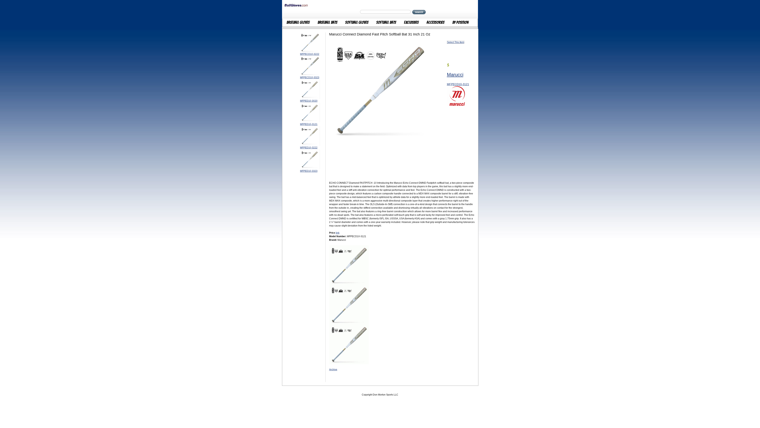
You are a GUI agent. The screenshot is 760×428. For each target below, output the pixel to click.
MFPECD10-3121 (458, 84)
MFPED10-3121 (308, 124)
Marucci (455, 74)
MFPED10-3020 (308, 100)
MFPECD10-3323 (309, 77)
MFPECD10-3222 (309, 54)
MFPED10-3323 (308, 171)
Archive (333, 369)
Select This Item (455, 42)
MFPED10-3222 (308, 147)
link (337, 232)
